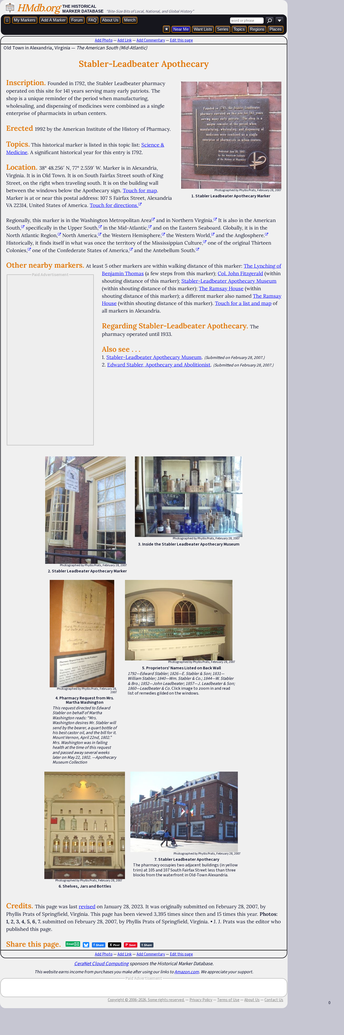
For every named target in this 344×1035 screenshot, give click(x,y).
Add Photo (104, 40)
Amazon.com (186, 972)
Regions (257, 29)
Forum (77, 20)
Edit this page (181, 40)
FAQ (92, 20)
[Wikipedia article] (153, 220)
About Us (110, 20)
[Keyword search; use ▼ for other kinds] (270, 20)
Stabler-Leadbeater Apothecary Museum (229, 281)
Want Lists (203, 29)
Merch (129, 20)
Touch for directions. (114, 205)
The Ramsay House (221, 288)
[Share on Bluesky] (86, 944)
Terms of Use (228, 1000)
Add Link (124, 40)
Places (276, 29)
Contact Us (273, 1000)
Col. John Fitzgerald (240, 273)
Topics (239, 29)
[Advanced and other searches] (279, 20)
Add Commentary (151, 40)
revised (87, 906)
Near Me (181, 29)
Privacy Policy (200, 1000)
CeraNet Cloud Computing (101, 963)
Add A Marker (53, 20)
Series (222, 29)
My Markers (24, 20)
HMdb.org (38, 7)
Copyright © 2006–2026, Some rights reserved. (146, 1000)
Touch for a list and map (243, 303)
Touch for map (140, 190)
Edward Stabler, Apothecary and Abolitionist (158, 364)
